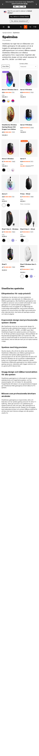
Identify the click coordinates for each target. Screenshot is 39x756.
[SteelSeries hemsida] (8, 27)
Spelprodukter (7, 32)
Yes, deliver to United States (19, 16)
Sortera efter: (24, 63)
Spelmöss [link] (16, 32)
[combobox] (28, 66)
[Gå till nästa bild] (36, 4)
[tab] (21, 27)
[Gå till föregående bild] (3, 4)
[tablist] (21, 27)
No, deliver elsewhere (18, 21)
